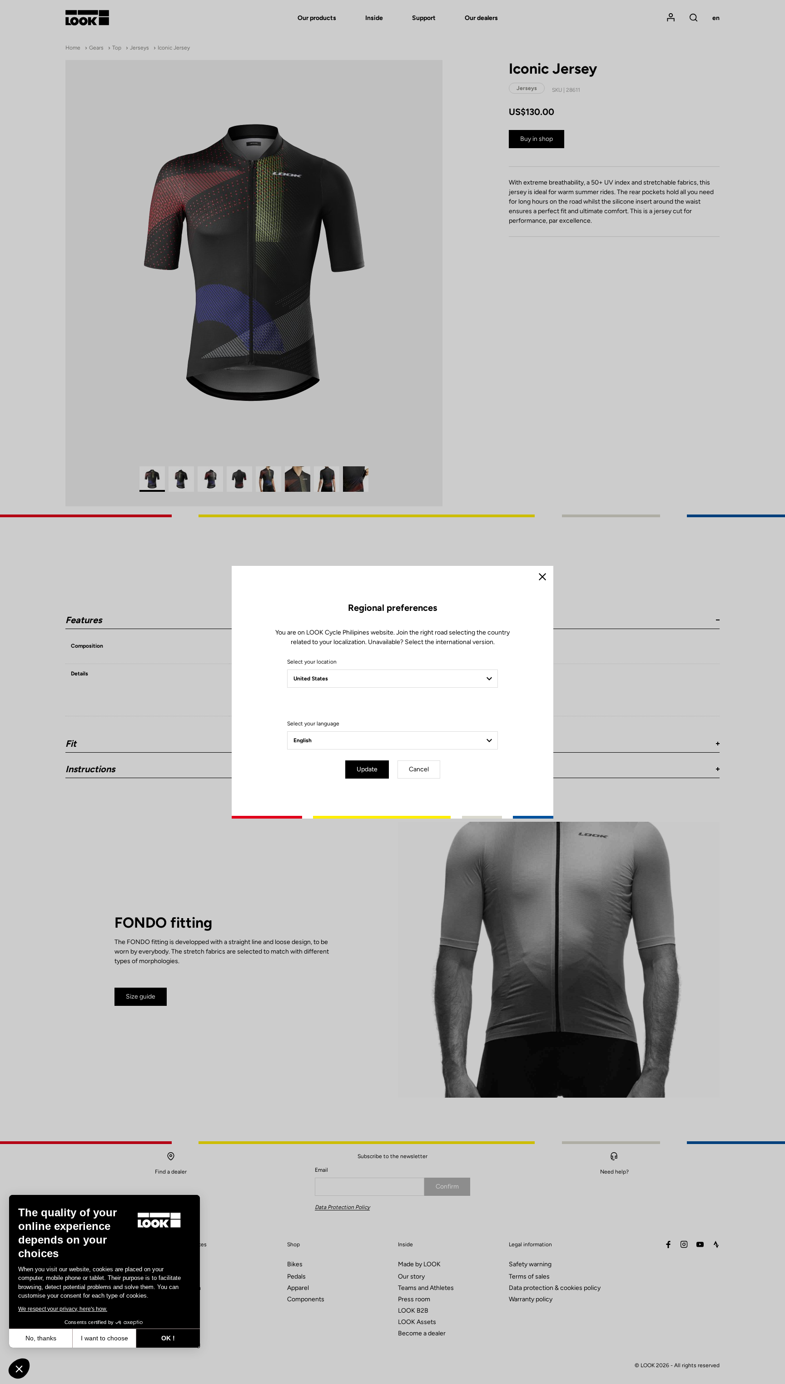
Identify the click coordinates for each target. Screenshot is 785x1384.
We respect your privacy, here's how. (62, 1309)
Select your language (313, 723)
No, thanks (40, 1338)
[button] (19, 1368)
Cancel (419, 769)
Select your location (312, 662)
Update (367, 769)
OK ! (168, 1338)
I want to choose (104, 1338)
